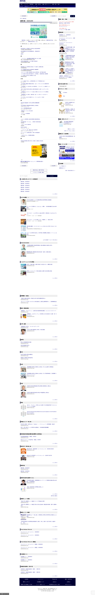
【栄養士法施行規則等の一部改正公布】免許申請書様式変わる (33, 298)
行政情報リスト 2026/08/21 (26, 559)
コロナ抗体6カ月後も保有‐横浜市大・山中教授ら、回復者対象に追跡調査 (34, 73)
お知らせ (54, 581)
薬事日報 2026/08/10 (25, 189)
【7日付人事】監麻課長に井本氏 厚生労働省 (36, 329)
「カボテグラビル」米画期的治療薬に (28, 135)
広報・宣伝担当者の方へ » (70, 170)
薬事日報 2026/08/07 (25, 191)
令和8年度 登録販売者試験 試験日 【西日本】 (31, 572)
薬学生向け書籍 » (54, 495)
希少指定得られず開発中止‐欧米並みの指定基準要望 (30, 48)
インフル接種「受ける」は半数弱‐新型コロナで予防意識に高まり (33, 81)
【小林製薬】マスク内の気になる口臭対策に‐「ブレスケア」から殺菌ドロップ (35, 86)
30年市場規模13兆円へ (25, 345)
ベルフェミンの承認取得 (25, 113)
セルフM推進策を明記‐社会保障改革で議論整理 (29, 69)
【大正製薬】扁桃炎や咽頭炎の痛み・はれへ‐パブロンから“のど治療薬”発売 (35, 83)
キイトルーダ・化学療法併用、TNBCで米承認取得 (30, 132)
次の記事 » (53, 15)
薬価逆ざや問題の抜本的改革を (27, 357)
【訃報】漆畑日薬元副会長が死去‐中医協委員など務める (38, 392)
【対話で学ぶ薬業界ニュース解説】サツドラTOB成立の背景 (32, 501)
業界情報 (31, 4)
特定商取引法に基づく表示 (54, 584)
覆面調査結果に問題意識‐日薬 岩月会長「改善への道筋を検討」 (39, 251)
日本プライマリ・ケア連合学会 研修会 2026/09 (31, 439)
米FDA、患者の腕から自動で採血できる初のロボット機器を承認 (39, 264)
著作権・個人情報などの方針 (26, 584)
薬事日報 (24, 18)
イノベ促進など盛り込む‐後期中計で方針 (28, 75)
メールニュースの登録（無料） (38, 172)
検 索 (72, 16)
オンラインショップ (63, 26)
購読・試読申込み (68, 579)
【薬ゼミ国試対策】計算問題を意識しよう (35, 486)
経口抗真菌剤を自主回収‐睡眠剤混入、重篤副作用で (30, 51)
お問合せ (68, 581)
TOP (21, 4)
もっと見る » (55, 193)
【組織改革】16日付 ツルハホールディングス (30, 326)
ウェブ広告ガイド (62, 166)
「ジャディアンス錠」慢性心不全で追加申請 (29, 129)
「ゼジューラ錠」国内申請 (26, 124)
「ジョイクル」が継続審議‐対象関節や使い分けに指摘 (31, 58)
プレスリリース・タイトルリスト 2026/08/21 (30, 535)
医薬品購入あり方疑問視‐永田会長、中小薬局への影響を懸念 (32, 66)
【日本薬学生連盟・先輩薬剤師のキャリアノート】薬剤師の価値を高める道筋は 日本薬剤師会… (70, 50)
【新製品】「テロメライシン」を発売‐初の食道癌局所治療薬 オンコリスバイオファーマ (38, 310)
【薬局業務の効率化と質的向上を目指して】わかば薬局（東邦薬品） (40, 366)
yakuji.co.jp (40, 588)
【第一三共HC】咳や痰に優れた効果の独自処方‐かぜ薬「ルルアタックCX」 (35, 89)
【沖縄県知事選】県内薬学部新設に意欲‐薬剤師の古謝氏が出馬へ (40, 245)
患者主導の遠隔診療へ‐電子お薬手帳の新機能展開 (30, 102)
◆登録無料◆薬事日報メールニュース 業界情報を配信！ (32, 161)
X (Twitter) (65, 92)
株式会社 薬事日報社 (47, 589)
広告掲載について (40, 581)
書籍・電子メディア (46, 4)
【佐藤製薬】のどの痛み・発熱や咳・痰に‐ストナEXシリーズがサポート (34, 94)
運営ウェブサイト (26, 581)
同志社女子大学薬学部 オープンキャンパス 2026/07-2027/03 (39, 455)
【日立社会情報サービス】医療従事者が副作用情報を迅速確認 (39, 199)
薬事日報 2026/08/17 (25, 187)
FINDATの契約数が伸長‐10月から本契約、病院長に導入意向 (32, 140)
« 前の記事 (23, 15)
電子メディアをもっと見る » (69, 130)
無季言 (22, 53)
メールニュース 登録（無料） (65, 29)
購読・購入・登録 (55, 4)
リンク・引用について (40, 584)
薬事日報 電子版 (49, 40)
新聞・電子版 (38, 4)
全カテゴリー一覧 (34, 6)
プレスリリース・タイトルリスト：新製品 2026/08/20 (32, 547)
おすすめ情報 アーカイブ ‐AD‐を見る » (50, 239)
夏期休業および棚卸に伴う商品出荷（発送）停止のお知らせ (70, 110)
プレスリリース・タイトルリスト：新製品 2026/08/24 (32, 544)
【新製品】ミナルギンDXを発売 (27, 110)
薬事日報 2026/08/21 (25, 183)
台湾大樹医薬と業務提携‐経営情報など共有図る (29, 105)
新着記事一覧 (26, 6)
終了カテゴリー (68, 584)
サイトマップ (40, 579)
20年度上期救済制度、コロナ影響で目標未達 (29, 61)
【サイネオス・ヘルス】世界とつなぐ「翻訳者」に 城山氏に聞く (40, 219)
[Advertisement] (38, 287)
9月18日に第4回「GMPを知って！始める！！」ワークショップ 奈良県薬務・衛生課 (38, 424)
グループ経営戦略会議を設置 (26, 108)
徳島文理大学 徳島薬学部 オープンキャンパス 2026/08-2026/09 (40, 448)
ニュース (26, 4)
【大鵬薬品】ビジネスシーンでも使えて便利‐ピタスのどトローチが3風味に (35, 91)
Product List (54, 579)
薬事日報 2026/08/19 (25, 185)
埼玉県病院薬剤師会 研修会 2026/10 (28, 436)
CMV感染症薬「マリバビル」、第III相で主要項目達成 (31, 121)
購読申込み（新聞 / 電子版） (64, 23)
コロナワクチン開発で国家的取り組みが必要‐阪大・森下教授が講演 (33, 72)
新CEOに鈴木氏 (24, 127)
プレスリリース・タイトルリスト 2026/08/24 (30, 531)
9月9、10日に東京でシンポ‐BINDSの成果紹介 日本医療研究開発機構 (35, 427)
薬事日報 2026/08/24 (25, 181)
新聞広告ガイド (62, 168)
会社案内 (26, 579)
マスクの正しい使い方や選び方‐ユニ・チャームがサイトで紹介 (32, 97)
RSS (64, 96)
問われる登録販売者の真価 (26, 342)
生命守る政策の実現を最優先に (27, 354)
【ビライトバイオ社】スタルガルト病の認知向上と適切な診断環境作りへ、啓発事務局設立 (39, 301)
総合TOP (21, 6)
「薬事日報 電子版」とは (32, 41)
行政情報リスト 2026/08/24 (26, 556)
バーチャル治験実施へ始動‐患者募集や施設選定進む (30, 119)
